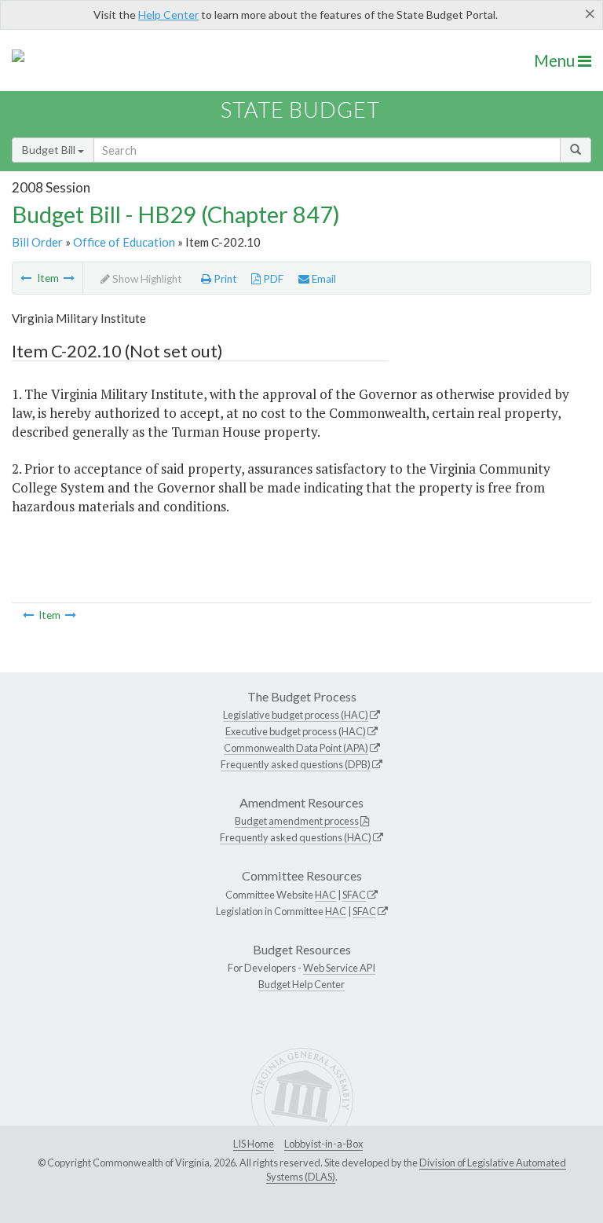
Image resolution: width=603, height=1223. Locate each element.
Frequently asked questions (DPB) (296, 764)
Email (322, 279)
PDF (272, 279)
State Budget (300, 110)
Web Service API (339, 967)
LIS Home (253, 1143)
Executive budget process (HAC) (295, 731)
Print (224, 279)
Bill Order (37, 242)
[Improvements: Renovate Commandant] (69, 278)
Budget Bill (50, 149)
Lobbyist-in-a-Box (323, 1143)
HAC (325, 894)
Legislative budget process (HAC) (295, 715)
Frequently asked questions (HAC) (295, 837)
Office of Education (124, 242)
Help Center (168, 14)
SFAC (354, 894)
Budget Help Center (301, 984)
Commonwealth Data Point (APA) (296, 747)
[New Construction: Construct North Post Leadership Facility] (25, 278)
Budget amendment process (297, 821)
